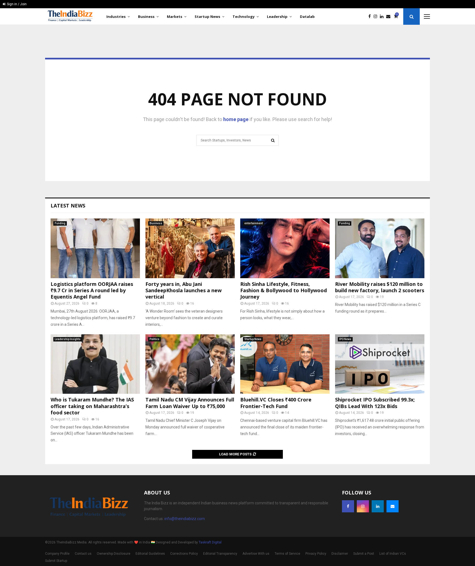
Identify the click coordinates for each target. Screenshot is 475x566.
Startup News (207, 16)
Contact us (83, 554)
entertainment (253, 223)
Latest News (68, 205)
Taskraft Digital (210, 542)
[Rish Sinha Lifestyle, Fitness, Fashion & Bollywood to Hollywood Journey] (285, 248)
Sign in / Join (16, 4)
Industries (116, 16)
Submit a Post (363, 554)
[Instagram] (377, 16)
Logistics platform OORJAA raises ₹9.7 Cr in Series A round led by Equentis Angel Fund (92, 290)
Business (146, 16)
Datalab (307, 16)
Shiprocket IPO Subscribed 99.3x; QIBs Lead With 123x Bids (375, 402)
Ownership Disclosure (113, 554)
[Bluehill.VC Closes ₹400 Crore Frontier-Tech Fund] (285, 364)
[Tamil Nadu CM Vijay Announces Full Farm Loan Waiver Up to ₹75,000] (190, 364)
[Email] (389, 16)
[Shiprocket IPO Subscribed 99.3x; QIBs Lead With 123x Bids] (379, 364)
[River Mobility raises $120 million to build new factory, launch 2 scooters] (379, 248)
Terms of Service (287, 554)
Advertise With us (255, 554)
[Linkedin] (383, 16)
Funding (60, 223)
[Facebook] (371, 16)
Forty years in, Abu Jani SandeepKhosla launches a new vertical (183, 290)
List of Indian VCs (392, 554)
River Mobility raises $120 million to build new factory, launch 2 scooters (379, 287)
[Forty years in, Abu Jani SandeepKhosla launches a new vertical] (190, 248)
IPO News (345, 339)
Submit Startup (56, 561)
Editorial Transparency (220, 554)
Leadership (277, 16)
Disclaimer (340, 554)
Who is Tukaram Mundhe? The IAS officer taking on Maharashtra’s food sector (92, 406)
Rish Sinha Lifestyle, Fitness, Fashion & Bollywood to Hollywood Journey (283, 290)
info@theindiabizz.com (184, 518)
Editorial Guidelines (150, 554)
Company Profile (57, 554)
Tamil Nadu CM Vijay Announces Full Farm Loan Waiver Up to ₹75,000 (189, 402)
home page (235, 119)
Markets (174, 16)
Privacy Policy (315, 554)
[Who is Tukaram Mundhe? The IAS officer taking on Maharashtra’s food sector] (95, 364)
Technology (244, 16)
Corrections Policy (184, 554)
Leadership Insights (68, 339)
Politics (154, 339)
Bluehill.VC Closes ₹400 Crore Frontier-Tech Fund (275, 402)
